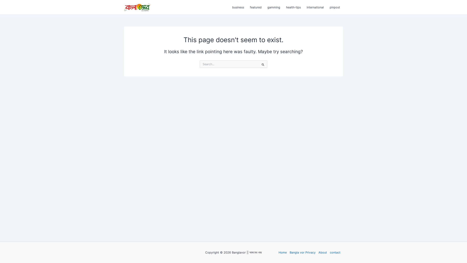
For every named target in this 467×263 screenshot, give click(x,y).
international (315, 7)
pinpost (335, 7)
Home (283, 252)
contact (335, 252)
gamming (273, 7)
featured (256, 7)
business (238, 7)
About (323, 252)
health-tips (293, 7)
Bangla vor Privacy (303, 252)
